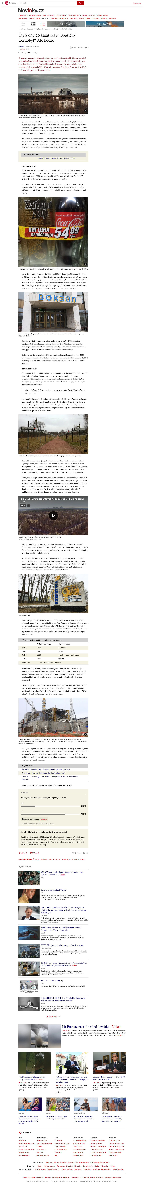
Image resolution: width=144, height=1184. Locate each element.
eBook (74, 48)
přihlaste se (43, 819)
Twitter (33, 1177)
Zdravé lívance (78, 1146)
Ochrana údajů (86, 1177)
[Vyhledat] (80, 3)
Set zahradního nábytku (91, 1166)
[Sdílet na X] (87, 853)
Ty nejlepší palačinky (79, 1140)
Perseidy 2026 (73, 1162)
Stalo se (32, 15)
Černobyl (36, 859)
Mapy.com (49, 1162)
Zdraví (43, 933)
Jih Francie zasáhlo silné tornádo (85, 1026)
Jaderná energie (54, 859)
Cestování (44, 18)
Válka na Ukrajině (61, 15)
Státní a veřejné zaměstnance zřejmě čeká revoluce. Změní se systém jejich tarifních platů (72, 1079)
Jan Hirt (39, 1146)
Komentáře (72, 15)
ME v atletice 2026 (61, 1149)
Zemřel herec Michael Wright (53, 889)
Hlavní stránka (23, 15)
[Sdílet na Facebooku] (84, 853)
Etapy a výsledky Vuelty (44, 1143)
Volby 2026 (22, 1140)
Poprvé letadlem (96, 1143)
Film (42, 893)
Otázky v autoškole (115, 1152)
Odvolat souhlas (97, 1177)
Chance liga (59, 1140)
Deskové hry (87, 1169)
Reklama (40, 1177)
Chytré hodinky (106, 1169)
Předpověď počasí (60, 1162)
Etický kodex (75, 1177)
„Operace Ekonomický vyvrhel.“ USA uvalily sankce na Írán (109, 1078)
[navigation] (2, 3)
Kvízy (75, 18)
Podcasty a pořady (61, 18)
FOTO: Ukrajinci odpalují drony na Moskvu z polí (62, 945)
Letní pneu (77, 1169)
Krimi (79, 15)
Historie (51, 18)
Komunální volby (24, 1155)
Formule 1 (58, 1152)
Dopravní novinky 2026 (116, 1146)
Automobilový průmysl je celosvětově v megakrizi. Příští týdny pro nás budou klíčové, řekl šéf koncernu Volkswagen (63, 910)
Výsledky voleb (23, 1146)
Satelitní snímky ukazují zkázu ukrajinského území (31, 1078)
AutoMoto (32, 18)
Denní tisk (104, 18)
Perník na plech (78, 1155)
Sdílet (81, 48)
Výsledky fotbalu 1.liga (62, 1143)
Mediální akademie (62, 1177)
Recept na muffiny (79, 1143)
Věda (38, 18)
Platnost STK (113, 1155)
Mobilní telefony (40, 1169)
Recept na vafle (78, 1152)
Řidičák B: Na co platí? (116, 1149)
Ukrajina (44, 859)
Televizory (96, 1169)
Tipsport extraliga (60, 1146)
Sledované (112, 18)
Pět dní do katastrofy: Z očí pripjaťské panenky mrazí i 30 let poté (46, 769)
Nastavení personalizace (113, 1177)
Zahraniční (50, 15)
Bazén (40, 1166)
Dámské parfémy (66, 1169)
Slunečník (69, 1166)
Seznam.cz (137, 3)
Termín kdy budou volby (26, 1149)
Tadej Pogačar (41, 1149)
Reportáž (83, 859)
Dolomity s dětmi (96, 1155)
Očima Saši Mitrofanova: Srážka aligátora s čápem (57, 158)
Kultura (84, 15)
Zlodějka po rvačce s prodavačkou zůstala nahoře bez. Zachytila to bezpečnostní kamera (64, 964)
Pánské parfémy (118, 1169)
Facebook (26, 1177)
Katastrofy (65, 859)
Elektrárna (74, 859)
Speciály (81, 18)
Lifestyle (99, 15)
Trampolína (61, 1166)
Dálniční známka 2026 (116, 1143)
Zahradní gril (105, 1166)
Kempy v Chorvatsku (98, 1140)
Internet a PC (22, 18)
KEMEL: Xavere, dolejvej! (52, 980)
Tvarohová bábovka (79, 1149)
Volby (44, 15)
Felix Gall (39, 1152)
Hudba (43, 1003)
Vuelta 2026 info (41, 1140)
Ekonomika (91, 15)
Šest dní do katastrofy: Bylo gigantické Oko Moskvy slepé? (43, 773)
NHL (56, 1155)
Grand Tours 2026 (42, 1155)
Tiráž (53, 1177)
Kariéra (47, 1177)
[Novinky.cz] (31, 11)
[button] (53, 94)
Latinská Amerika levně (98, 1152)
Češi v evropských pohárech (99, 1162)
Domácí (38, 15)
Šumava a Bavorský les (98, 1146)
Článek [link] (22, 501)
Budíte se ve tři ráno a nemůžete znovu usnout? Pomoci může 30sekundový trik (61, 928)
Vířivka (113, 1166)
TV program (95, 18)
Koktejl (105, 15)
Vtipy (42, 877)
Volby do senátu (23, 1152)
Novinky (21, 46)
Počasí (88, 18)
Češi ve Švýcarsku (97, 1149)
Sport (71, 18)
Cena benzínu (84, 1162)
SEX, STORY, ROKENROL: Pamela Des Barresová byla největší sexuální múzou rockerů (63, 999)
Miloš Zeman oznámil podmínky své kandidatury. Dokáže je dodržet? (62, 873)
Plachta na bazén (49, 1166)
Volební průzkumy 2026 (26, 1143)
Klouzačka (77, 1166)
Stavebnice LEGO (53, 1169)
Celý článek (119, 1035)
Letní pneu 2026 (114, 1140)
